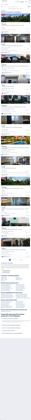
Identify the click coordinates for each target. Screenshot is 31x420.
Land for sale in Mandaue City (20, 306)
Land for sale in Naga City (5, 305)
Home (16, 1)
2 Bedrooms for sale (19, 278)
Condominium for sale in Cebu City (6, 294)
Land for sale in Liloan (19, 302)
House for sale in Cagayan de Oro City (7, 288)
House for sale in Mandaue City (20, 288)
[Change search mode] (2, 6)
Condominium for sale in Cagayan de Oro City (23, 297)
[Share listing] (28, 32)
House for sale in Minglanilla (20, 286)
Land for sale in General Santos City (6, 301)
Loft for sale (3, 280)
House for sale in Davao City (20, 285)
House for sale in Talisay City (5, 285)
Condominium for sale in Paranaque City (7, 296)
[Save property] (27, 32)
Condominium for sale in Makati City (6, 297)
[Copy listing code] (28, 28)
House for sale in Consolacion (5, 290)
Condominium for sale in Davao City (21, 295)
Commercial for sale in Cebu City (6, 311)
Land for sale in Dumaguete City (6, 307)
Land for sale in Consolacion (20, 305)
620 (21, 259)
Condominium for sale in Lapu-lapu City (7, 295)
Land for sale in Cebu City (20, 301)
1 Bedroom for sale (4, 278)
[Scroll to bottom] (2, 418)
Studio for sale (18, 277)
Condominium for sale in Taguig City (21, 296)
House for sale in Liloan (19, 289)
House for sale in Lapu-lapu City (6, 286)
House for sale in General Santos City (6, 284)
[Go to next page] (23, 260)
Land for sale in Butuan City (20, 307)
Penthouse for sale (4, 277)
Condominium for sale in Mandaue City (22, 294)
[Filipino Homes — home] (8, 1)
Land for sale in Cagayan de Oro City (6, 306)
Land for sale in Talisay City (5, 302)
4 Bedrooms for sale (19, 279)
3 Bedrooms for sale (4, 279)
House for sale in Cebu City (20, 284)
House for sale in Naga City (5, 289)
